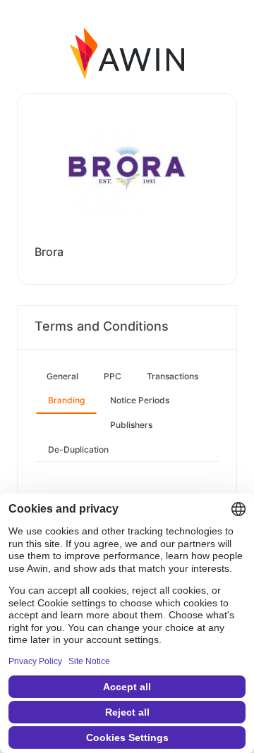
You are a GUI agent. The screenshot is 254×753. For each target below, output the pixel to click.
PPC (112, 376)
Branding (66, 400)
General (62, 376)
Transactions (172, 376)
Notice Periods (139, 400)
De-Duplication (78, 449)
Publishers (131, 425)
